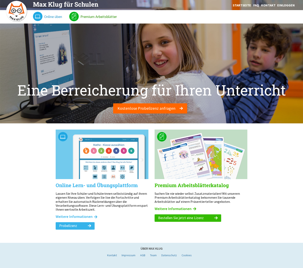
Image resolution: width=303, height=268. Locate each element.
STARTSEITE (242, 5)
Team (153, 255)
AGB (142, 255)
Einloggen (286, 5)
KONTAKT (268, 5)
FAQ (256, 5)
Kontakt (112, 255)
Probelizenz (68, 225)
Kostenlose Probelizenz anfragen (146, 108)
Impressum (128, 255)
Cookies (187, 255)
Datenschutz (169, 255)
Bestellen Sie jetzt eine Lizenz (181, 217)
